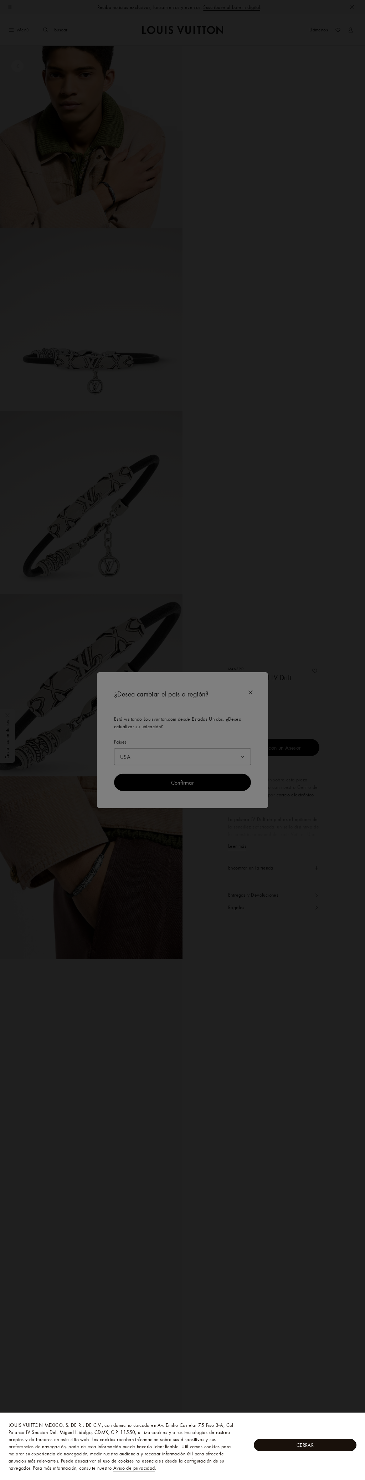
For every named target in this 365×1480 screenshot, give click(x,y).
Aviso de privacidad (134, 1468)
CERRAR (305, 1445)
